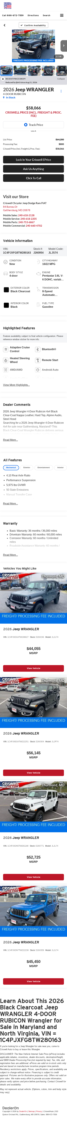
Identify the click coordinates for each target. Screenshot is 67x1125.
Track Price (36, 125)
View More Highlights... (16, 385)
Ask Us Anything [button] (33, 169)
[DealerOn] (10, 1108)
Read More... (10, 440)
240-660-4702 (34, 225)
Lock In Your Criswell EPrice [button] (33, 159)
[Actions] (61, 91)
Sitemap (31, 1111)
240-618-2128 (26, 215)
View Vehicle (33, 668)
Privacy (39, 1111)
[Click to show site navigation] (62, 15)
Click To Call (33, 178)
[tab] (11, 467)
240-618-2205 (28, 218)
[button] (13, 15)
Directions (33, 15)
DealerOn (23, 1111)
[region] (33, 143)
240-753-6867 (26, 222)
